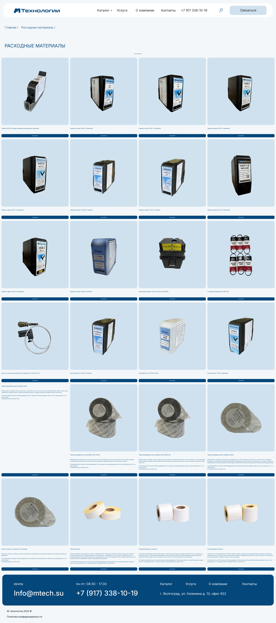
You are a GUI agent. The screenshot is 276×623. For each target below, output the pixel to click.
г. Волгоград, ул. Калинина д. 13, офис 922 (193, 594)
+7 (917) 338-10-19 (107, 593)
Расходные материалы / (38, 27)
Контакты (168, 10)
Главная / (11, 27)
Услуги (122, 10)
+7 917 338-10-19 (194, 10)
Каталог (103, 10)
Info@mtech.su (39, 593)
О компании (145, 10)
